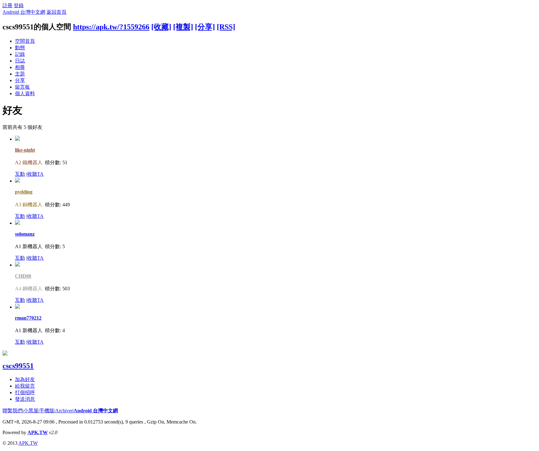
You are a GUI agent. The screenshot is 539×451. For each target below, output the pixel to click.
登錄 (19, 5)
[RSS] (226, 27)
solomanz (25, 234)
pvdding (23, 191)
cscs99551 (18, 366)
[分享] (205, 27)
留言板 (22, 87)
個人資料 (25, 93)
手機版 (46, 410)
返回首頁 (56, 12)
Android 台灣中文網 (23, 12)
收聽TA (35, 174)
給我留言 (25, 386)
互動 (20, 174)
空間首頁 (25, 41)
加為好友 (25, 379)
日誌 (20, 60)
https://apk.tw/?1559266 (111, 27)
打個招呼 (25, 392)
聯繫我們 (12, 410)
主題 (20, 73)
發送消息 (25, 399)
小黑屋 (30, 410)
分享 (20, 80)
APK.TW (37, 432)
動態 (20, 47)
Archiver (64, 410)
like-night (25, 150)
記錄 (20, 54)
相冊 (20, 67)
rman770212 (28, 318)
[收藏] (161, 27)
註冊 (7, 5)
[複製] (183, 27)
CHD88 (23, 276)
